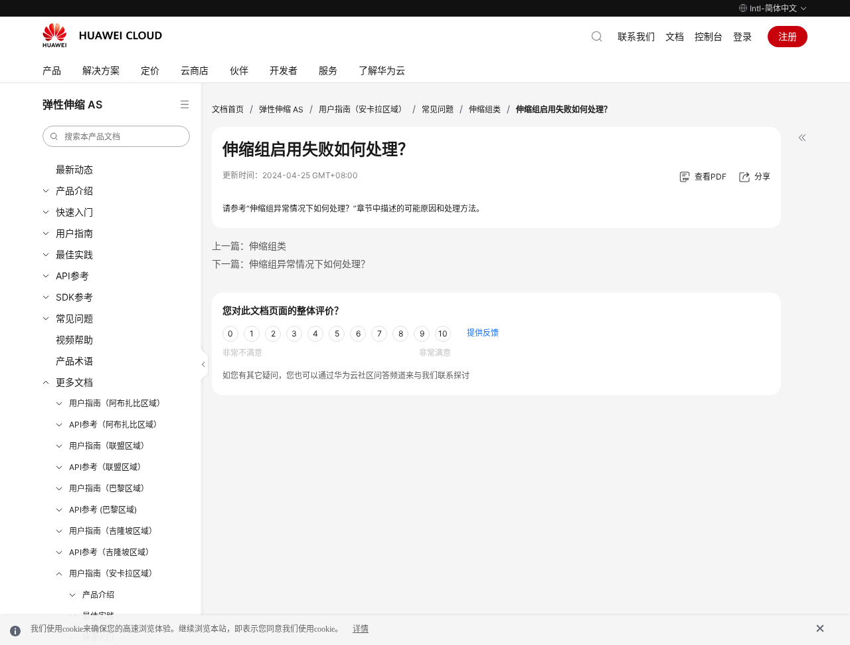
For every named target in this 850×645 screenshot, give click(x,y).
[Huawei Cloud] (102, 35)
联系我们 (636, 36)
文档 (674, 36)
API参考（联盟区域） (107, 467)
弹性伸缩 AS (281, 109)
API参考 (72, 275)
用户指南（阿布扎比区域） (117, 403)
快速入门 (74, 211)
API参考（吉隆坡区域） (111, 552)
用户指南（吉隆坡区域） (113, 531)
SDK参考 (74, 297)
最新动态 (74, 169)
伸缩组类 (485, 109)
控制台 (708, 36)
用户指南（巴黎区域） (109, 488)
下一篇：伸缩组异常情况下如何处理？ (291, 263)
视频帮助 (74, 339)
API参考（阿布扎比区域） (115, 425)
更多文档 (74, 382)
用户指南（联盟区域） (109, 446)
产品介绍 (74, 190)
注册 (787, 36)
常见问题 (74, 318)
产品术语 (74, 360)
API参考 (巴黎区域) (103, 510)
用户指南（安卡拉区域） (113, 574)
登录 (742, 36)
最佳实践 (74, 254)
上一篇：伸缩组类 (249, 245)
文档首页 (228, 109)
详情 (361, 629)
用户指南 (74, 233)
